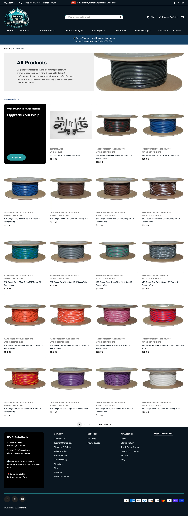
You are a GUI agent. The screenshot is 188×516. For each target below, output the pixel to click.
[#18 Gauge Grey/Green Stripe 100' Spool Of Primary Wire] (117, 252)
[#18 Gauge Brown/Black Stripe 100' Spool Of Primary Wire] (117, 188)
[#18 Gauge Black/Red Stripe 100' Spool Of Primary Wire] (117, 125)
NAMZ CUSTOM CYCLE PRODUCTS (110, 149)
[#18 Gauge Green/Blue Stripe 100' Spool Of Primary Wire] (25, 252)
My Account (9, 3)
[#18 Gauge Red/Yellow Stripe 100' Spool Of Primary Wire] (25, 378)
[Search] (119, 17)
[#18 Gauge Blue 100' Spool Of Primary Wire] (163, 125)
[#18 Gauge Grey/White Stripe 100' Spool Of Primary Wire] (163, 252)
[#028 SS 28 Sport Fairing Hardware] (71, 125)
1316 (100, 424)
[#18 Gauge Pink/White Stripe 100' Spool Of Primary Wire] (117, 315)
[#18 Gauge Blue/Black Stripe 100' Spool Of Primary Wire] (25, 188)
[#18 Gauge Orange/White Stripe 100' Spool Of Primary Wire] (71, 315)
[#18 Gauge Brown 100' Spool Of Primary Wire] (71, 188)
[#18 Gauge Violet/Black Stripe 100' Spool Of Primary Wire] (117, 378)
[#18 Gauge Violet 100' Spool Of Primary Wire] (71, 378)
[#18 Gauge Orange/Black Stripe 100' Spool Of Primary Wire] (25, 315)
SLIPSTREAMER (56, 149)
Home (7, 48)
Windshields (56, 152)
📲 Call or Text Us (81, 38)
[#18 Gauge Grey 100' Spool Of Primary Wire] (71, 252)
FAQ (20, 3)
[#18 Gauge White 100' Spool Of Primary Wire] (163, 378)
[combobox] (94, 17)
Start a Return (49, 3)
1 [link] (79, 424)
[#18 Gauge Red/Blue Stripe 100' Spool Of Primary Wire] (163, 315)
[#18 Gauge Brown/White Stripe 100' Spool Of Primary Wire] (163, 188)
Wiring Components (105, 152)
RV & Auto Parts (18, 508)
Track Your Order (33, 3)
